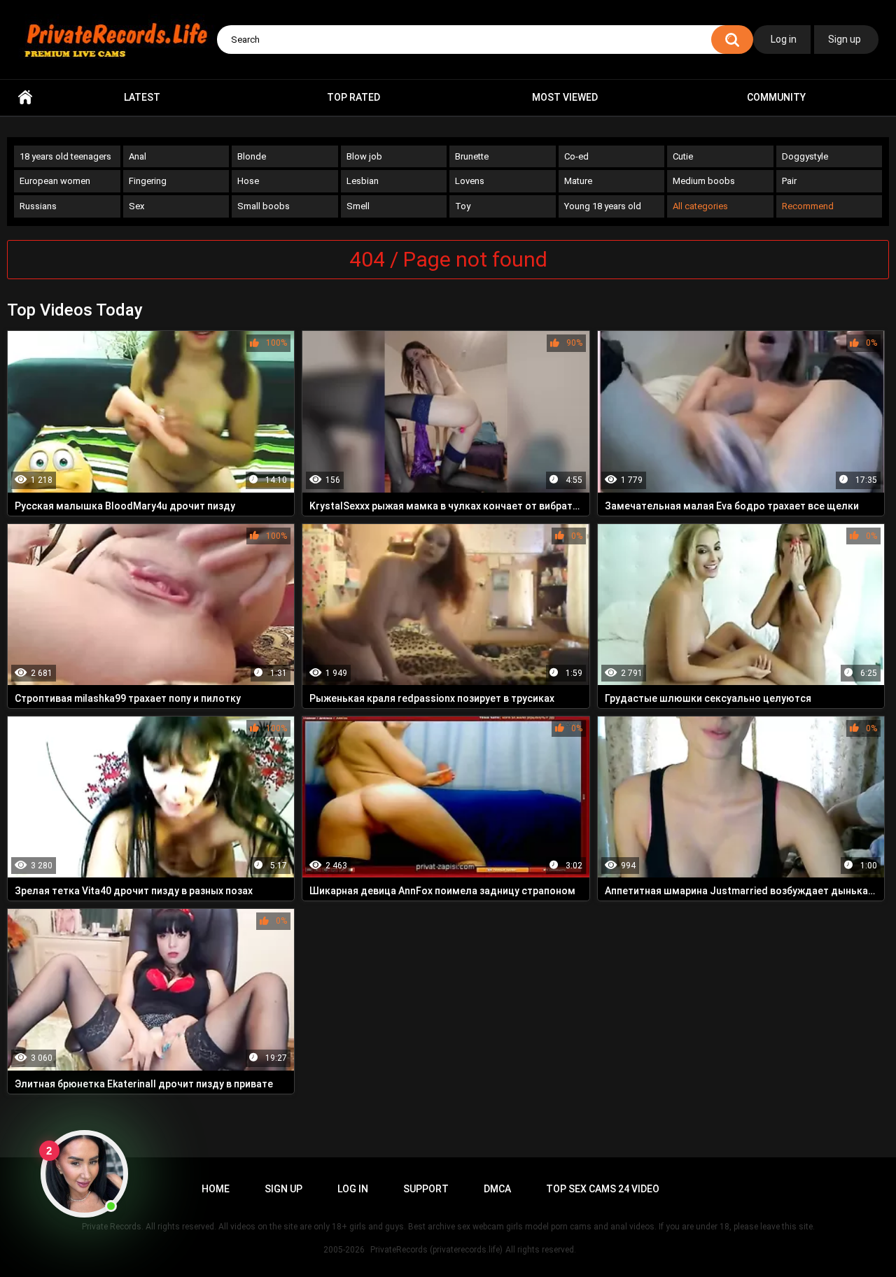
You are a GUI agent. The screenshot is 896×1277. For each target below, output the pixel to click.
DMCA (497, 1188)
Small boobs (263, 206)
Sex (136, 206)
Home (25, 97)
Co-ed (576, 156)
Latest (142, 97)
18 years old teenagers (65, 156)
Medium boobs (704, 181)
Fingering (148, 181)
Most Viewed (565, 97)
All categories (700, 206)
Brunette (472, 156)
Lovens (469, 181)
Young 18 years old (602, 206)
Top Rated (353, 97)
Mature (578, 181)
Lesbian (362, 181)
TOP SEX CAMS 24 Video (602, 1188)
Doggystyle (805, 156)
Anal (137, 156)
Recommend (808, 206)
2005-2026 (344, 1250)
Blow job (364, 156)
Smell (358, 206)
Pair (789, 181)
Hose (248, 181)
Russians (38, 206)
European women (55, 181)
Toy (462, 206)
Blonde (251, 156)
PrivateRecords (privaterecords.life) (436, 1250)
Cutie (683, 156)
